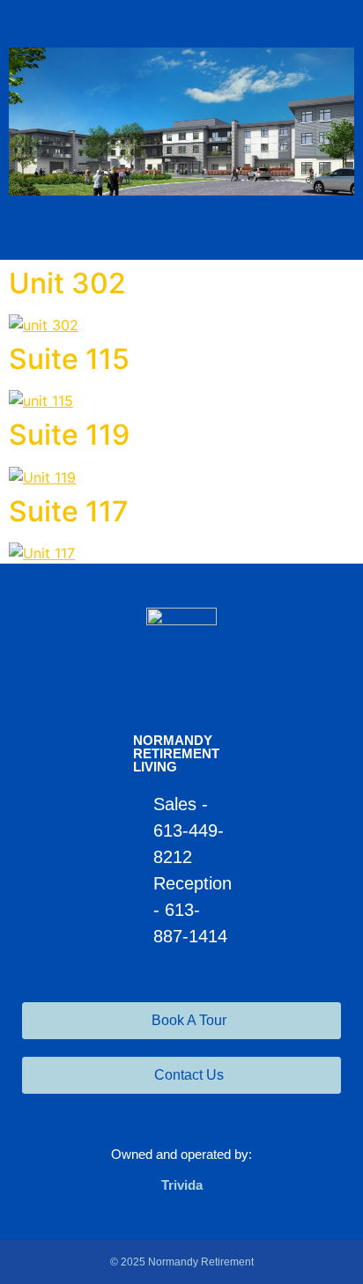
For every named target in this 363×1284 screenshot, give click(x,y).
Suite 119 (69, 434)
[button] (181, 227)
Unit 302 (67, 283)
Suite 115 (69, 359)
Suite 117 (69, 511)
